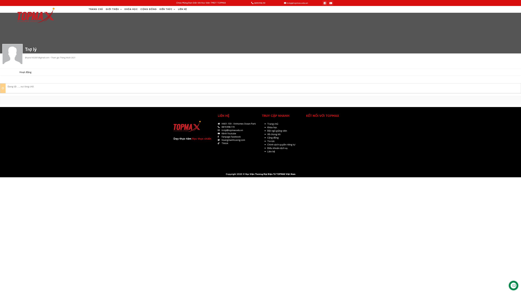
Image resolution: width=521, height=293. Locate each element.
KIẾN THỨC (166, 9)
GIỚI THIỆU (112, 9)
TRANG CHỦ (96, 9)
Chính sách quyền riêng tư (281, 144)
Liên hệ (271, 151)
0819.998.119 (259, 3)
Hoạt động (25, 72)
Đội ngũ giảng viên (277, 130)
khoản (276, 148)
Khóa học (272, 127)
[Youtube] (330, 3)
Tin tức (271, 141)
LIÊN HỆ (182, 9)
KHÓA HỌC (131, 9)
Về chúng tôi (274, 134)
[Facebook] (325, 3)
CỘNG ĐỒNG (148, 9)
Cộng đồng (273, 137)
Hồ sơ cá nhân (9, 72)
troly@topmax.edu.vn (297, 3)
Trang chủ (272, 123)
